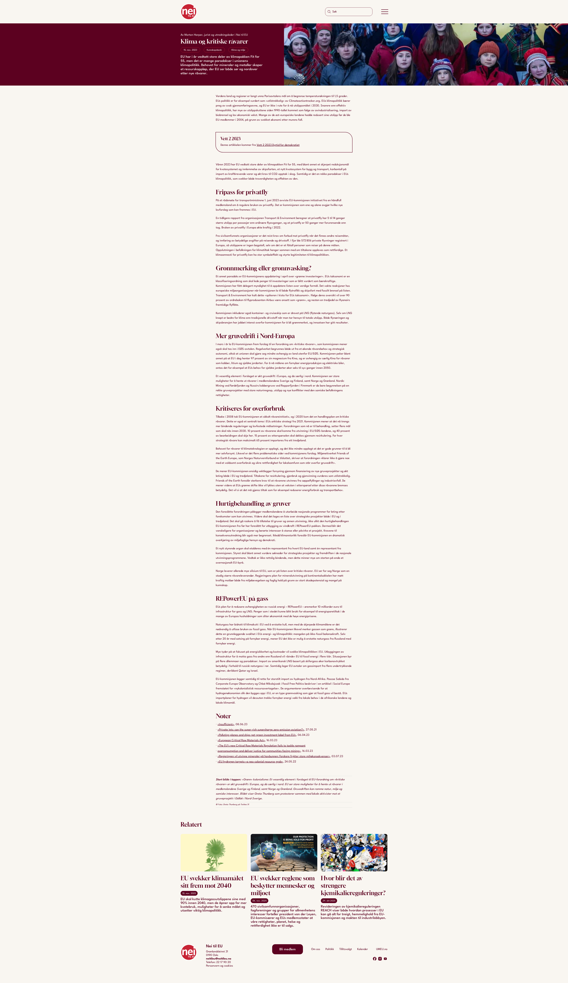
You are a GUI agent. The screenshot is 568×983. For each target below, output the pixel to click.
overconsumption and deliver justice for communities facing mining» (259, 751)
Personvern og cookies (219, 965)
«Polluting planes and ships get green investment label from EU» (257, 735)
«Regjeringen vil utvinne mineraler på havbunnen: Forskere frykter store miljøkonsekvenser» (274, 756)
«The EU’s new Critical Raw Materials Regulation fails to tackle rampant (261, 745)
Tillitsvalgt (345, 949)
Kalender (362, 949)
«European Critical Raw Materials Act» (241, 740)
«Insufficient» (226, 724)
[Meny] (385, 12)
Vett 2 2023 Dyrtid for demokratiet (278, 145)
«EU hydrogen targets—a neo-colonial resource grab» (250, 761)
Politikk (329, 949)
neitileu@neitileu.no (218, 958)
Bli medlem (287, 949)
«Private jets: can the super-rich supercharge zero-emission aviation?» (261, 729)
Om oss (315, 949)
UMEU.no (381, 949)
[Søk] (329, 12)
